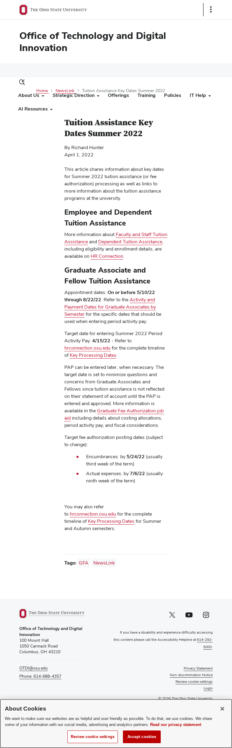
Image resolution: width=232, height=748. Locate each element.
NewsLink (104, 563)
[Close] (222, 708)
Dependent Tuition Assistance (130, 241)
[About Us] (41, 97)
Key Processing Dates (93, 355)
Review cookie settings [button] (194, 681)
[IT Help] (208, 97)
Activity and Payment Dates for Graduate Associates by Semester (110, 307)
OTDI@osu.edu (33, 668)
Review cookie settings (92, 736)
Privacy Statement (198, 668)
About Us (28, 95)
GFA (84, 563)
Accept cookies (141, 736)
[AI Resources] (50, 110)
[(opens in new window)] (52, 613)
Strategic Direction (74, 95)
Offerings (118, 95)
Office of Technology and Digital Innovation (92, 41)
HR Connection (107, 256)
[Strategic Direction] (97, 97)
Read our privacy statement (175, 724)
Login (208, 688)
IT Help (198, 95)
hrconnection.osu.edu (87, 348)
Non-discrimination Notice (191, 675)
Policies (172, 95)
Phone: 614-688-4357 (40, 676)
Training (146, 95)
